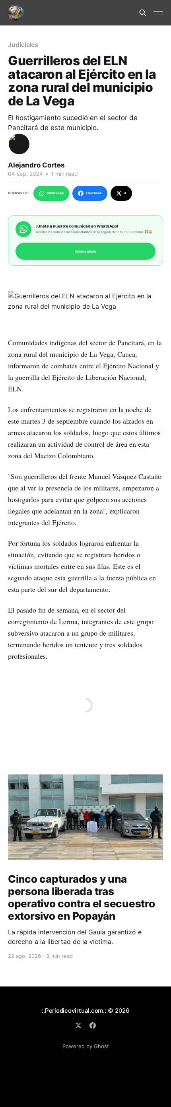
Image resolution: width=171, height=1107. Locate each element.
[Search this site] (142, 12)
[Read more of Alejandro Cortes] (19, 144)
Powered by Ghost (85, 1046)
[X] (78, 1025)
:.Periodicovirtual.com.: (74, 1010)
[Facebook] (92, 1025)
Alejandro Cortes (36, 165)
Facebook (94, 193)
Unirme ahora (85, 251)
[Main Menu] (158, 13)
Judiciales (23, 45)
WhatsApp (55, 193)
